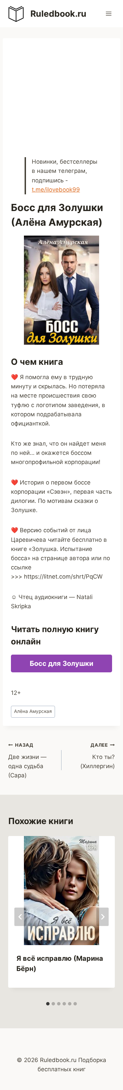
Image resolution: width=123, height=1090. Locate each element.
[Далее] (102, 917)
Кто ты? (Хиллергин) (97, 756)
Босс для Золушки (61, 663)
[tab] (48, 1003)
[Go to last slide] (20, 917)
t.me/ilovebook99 (56, 189)
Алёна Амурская (33, 711)
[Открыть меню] (108, 13)
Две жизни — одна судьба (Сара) (27, 760)
